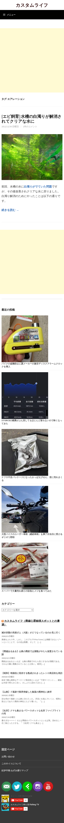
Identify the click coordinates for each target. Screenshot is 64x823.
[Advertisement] (32, 60)
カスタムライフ (32, 5)
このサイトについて (11, 763)
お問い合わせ (8, 756)
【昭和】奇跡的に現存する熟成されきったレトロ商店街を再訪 (32, 673)
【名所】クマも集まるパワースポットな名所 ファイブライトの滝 (31, 712)
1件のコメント (30, 126)
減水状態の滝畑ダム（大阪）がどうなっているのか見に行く (31, 632)
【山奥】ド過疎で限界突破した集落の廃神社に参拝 (27, 691)
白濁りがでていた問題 (38, 186)
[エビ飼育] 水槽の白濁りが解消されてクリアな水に (32, 119)
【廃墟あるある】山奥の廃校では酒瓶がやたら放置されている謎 (32, 653)
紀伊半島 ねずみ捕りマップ (15, 770)
